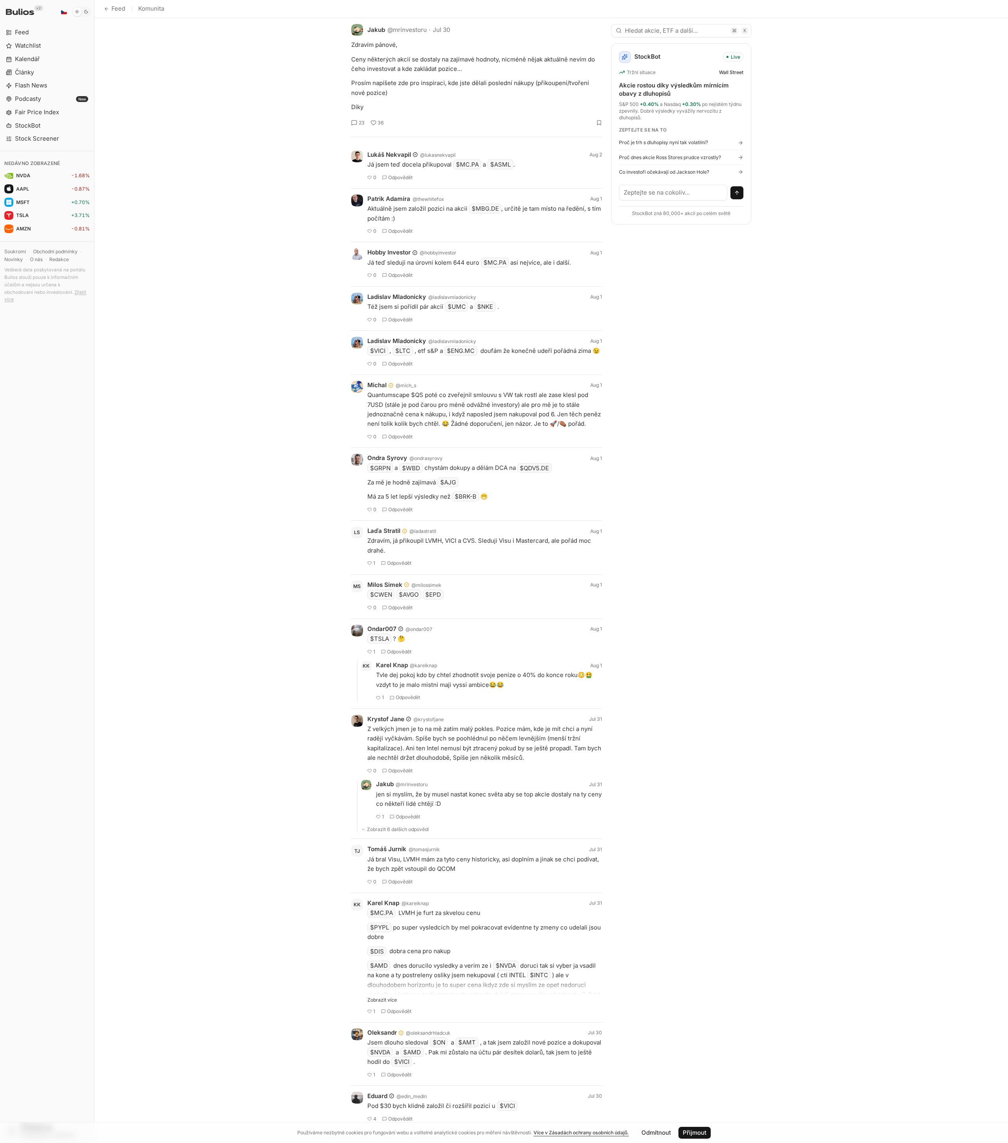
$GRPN (380, 467)
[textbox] (673, 192)
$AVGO (409, 594)
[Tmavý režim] (81, 12)
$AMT (467, 1042)
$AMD (379, 965)
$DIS (377, 951)
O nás (36, 259)
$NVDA (506, 965)
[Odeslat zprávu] (737, 193)
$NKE (485, 306)
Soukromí (15, 251)
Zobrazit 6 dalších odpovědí (398, 829)
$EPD (433, 594)
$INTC (539, 975)
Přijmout (694, 1132)
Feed (118, 8)
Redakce (59, 259)
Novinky (13, 259)
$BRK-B (465, 496)
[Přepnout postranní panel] (94, 571)
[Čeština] (64, 12)
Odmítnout (656, 1132)
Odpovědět (400, 177)
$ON (439, 1042)
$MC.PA (467, 164)
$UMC (457, 306)
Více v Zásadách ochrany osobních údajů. (581, 1133)
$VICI (377, 350)
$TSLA (379, 638)
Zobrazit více (382, 1000)
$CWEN (381, 594)
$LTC (402, 350)
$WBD (411, 467)
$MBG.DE (485, 208)
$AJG (448, 482)
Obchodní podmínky (55, 251)
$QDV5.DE (534, 467)
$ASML (500, 164)
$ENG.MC (460, 350)
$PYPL (379, 927)
